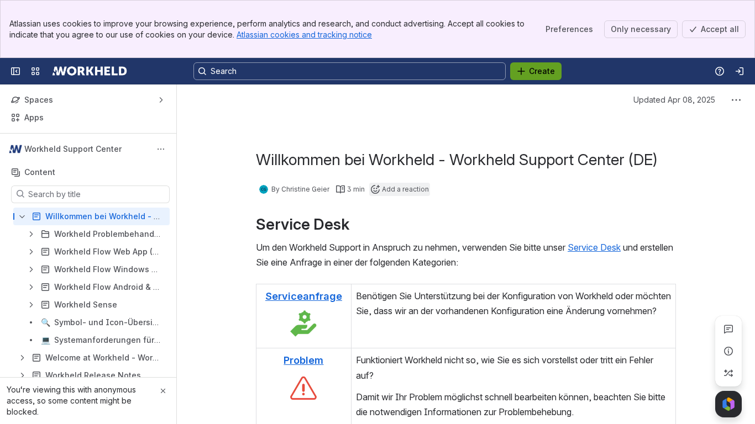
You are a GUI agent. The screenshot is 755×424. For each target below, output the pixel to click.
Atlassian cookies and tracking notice (304, 34)
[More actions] (160, 149)
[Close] (163, 391)
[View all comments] (728, 329)
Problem (303, 360)
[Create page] (728, 373)
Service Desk (594, 247)
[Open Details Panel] (728, 351)
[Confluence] (89, 71)
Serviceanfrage (303, 296)
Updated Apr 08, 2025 (674, 99)
